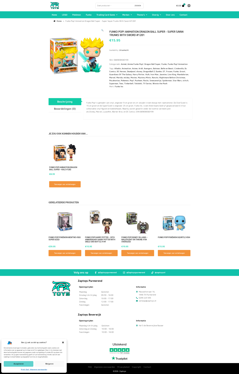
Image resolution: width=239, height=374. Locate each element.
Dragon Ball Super (152, 64)
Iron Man (154, 74)
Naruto (155, 77)
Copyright (136, 367)
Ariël (141, 68)
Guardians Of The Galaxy (120, 74)
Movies (134, 77)
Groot (182, 71)
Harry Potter (138, 74)
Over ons (170, 14)
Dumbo (159, 71)
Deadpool (131, 71)
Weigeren (49, 363)
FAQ (90, 367)
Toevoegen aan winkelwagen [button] (65, 184)
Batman (156, 68)
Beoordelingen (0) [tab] (65, 108)
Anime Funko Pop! (135, 64)
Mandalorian (182, 74)
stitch (185, 80)
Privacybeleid (123, 367)
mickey (127, 77)
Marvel (112, 77)
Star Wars (177, 80)
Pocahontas (114, 80)
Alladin (117, 68)
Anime (135, 68)
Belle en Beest (167, 68)
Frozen (169, 71)
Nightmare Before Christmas (172, 77)
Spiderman (167, 80)
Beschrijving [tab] (64, 101)
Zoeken (138, 5)
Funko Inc (119, 86)
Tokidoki (138, 83)
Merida (119, 77)
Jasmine (163, 74)
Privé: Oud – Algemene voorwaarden (34, 369)
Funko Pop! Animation (178, 64)
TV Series (147, 83)
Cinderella (179, 68)
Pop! (132, 80)
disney (139, 71)
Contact (183, 14)
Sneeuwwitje (155, 80)
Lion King (172, 74)
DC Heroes (121, 71)
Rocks (146, 80)
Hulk (147, 74)
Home (54, 14)
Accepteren (19, 363)
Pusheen (138, 80)
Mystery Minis (144, 77)
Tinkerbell (128, 83)
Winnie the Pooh (160, 83)
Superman (113, 83)
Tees (121, 83)
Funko (88, 14)
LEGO (64, 14)
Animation (126, 68)
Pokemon (125, 80)
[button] (63, 342)
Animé (123, 64)
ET (164, 71)
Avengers (148, 68)
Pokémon (76, 14)
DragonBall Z (149, 71)
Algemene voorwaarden (104, 367)
